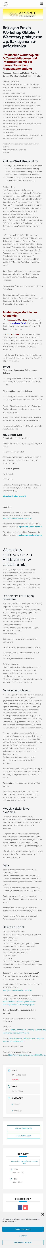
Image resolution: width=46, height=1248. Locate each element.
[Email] (25, 1207)
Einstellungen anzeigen (23, 1242)
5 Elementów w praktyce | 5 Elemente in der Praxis (24, 1162)
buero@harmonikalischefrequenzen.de (17, 518)
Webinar (17, 1104)
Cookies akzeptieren (23, 1229)
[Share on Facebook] (20, 1207)
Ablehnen (23, 1236)
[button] (42, 1214)
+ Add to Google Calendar (23, 1128)
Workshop (17, 1111)
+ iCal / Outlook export (23, 1136)
